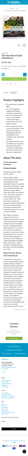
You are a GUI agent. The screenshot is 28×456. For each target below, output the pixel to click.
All (17, 8)
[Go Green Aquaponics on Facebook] (2, 372)
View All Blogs (5, 393)
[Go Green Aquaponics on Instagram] (4, 372)
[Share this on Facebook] (7, 83)
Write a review (14, 338)
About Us (4, 404)
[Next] (18, 41)
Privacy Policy (5, 414)
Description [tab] (6, 92)
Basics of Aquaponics (7, 394)
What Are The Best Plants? (8, 398)
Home (12, 8)
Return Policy (5, 409)
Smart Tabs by (21, 309)
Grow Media (4, 387)
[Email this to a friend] (15, 83)
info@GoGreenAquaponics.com (9, 367)
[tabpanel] (14, 201)
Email (3, 421)
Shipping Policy (5, 410)
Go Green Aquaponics (12, 440)
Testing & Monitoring (7, 383)
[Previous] (10, 41)
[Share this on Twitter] (2, 83)
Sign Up (14, 429)
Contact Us (4, 406)
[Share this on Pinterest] (10, 83)
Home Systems (5, 382)
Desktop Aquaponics (7, 380)
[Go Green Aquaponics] (14, 2)
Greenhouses (5, 385)
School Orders (5, 407)
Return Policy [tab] (13, 92)
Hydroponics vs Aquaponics (8, 396)
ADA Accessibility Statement (8, 412)
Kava (25, 309)
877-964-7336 (5, 369)
